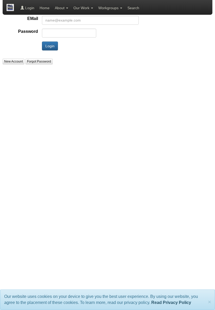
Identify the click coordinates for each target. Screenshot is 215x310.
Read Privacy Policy (171, 302)
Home (45, 8)
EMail (32, 18)
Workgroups (109, 8)
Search (133, 8)
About (60, 8)
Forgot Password (39, 61)
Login (29, 8)
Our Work (81, 8)
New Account (13, 61)
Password (28, 31)
